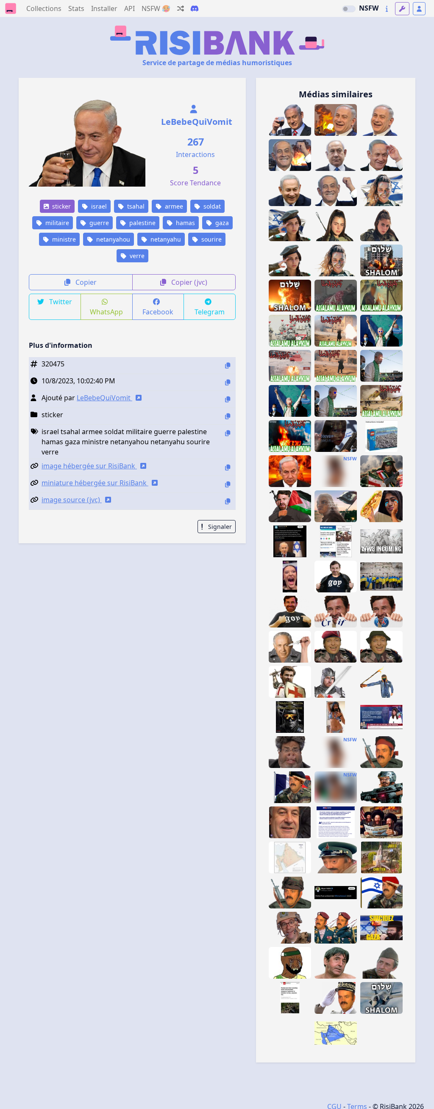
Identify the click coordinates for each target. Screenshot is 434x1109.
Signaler (219, 527)
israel (98, 206)
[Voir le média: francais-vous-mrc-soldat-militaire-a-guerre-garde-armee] (335, 998)
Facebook (157, 311)
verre (136, 256)
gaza (221, 223)
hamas (184, 223)
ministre (63, 239)
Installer (104, 8)
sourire (211, 239)
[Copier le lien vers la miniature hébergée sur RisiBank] (227, 484)
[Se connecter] (419, 8)
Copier (85, 282)
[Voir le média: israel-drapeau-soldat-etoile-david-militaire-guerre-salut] (381, 892)
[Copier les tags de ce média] (227, 433)
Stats (76, 8)
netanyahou (112, 239)
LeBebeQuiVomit (196, 121)
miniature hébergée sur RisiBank (95, 482)
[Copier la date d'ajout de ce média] (227, 382)
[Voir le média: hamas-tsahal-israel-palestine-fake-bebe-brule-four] (335, 822)
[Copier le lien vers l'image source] (227, 501)
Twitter (59, 301)
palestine (142, 223)
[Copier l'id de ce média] (227, 365)
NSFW (368, 8)
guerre (98, 223)
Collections (43, 8)
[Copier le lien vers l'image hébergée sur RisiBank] (227, 467)
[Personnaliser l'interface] (402, 8)
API (129, 8)
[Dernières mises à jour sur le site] (387, 8)
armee (173, 206)
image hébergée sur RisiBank (89, 466)
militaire (56, 223)
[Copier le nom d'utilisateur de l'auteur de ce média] (227, 399)
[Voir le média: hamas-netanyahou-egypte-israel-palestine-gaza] (290, 541)
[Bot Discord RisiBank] (194, 8)
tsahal (135, 206)
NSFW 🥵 (156, 8)
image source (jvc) (72, 499)
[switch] (349, 9)
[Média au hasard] (180, 8)
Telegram (210, 311)
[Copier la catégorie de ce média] (227, 416)
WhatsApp (106, 311)
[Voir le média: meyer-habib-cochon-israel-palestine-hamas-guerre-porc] (290, 752)
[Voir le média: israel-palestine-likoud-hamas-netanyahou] (381, 717)
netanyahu (165, 239)
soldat (211, 206)
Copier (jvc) (188, 282)
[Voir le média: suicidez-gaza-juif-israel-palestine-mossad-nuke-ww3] (381, 928)
